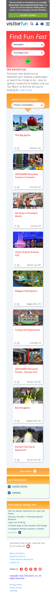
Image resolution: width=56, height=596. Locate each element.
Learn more (26, 90)
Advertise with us (17, 556)
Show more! (25, 471)
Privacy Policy (16, 584)
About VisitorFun (17, 553)
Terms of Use (16, 587)
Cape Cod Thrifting (16, 522)
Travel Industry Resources (21, 559)
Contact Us (14, 562)
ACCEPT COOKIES (28, 15)
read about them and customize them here (27, 3)
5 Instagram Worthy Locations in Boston (26, 528)
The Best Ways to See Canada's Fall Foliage (27, 525)
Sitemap (13, 590)
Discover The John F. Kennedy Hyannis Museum (25, 518)
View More (12, 532)
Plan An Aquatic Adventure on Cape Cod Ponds (26, 512)
